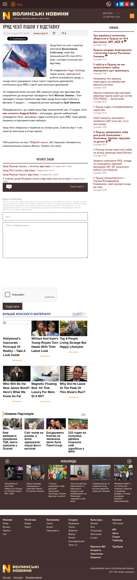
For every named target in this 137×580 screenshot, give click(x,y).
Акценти (95, 557)
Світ (5, 533)
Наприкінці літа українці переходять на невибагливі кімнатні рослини (109, 81)
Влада (28, 523)
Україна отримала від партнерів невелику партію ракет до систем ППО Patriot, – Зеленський (112, 95)
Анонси (117, 519)
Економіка (53, 519)
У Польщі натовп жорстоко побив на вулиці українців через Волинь (112, 151)
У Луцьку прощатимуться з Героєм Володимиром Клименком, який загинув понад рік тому (112, 182)
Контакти (18, 577)
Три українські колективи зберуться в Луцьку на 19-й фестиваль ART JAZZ (13, 488)
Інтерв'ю (95, 550)
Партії (28, 526)
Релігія (71, 537)
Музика (94, 523)
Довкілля (72, 530)
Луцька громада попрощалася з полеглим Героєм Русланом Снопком (35, 487)
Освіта (71, 526)
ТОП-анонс (117, 523)
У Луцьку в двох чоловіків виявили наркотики (113, 108)
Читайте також (45, 159)
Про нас (7, 577)
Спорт (116, 536)
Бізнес (50, 526)
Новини (113, 28)
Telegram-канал (38, 142)
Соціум (72, 519)
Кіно (92, 526)
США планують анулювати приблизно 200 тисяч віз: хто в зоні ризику (110, 121)
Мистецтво (96, 533)
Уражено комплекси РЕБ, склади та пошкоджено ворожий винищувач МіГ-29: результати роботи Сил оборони (112, 165)
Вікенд (71, 533)
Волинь (6, 526)
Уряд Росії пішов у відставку (19, 170)
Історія (93, 537)
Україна (6, 530)
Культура (96, 519)
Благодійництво (76, 541)
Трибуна (117, 546)
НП (114, 529)
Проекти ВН (97, 546)
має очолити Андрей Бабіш (20, 113)
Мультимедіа (68, 461)
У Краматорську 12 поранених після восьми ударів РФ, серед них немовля (101, 487)
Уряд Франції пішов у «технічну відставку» (27, 166)
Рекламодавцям (34, 577)
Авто (115, 533)
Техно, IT (72, 544)
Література (96, 530)
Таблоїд (117, 540)
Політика (30, 519)
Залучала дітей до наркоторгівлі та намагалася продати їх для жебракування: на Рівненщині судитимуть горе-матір (78, 492)
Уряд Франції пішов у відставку (21, 174)
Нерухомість (53, 530)
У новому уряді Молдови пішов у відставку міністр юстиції (36, 178)
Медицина (73, 523)
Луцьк (5, 523)
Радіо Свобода (76, 70)
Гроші (49, 523)
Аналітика (96, 553)
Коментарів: (40, 33)
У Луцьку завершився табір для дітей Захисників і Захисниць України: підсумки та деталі (57, 489)
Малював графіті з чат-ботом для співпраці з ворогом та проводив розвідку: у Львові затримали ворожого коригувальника (123, 492)
